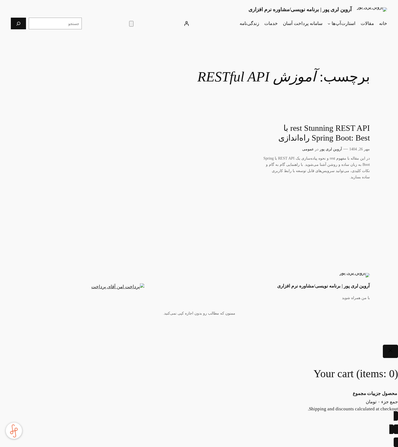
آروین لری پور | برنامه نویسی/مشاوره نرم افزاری (300, 9)
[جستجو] (18, 23)
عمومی (308, 149)
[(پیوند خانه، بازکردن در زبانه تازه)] (372, 9)
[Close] (390, 351)
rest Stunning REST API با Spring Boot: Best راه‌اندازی (324, 133)
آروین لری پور (331, 149)
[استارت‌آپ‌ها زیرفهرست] (329, 23)
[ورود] (186, 23)
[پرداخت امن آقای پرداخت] (119, 286)
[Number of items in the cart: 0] (131, 24)
